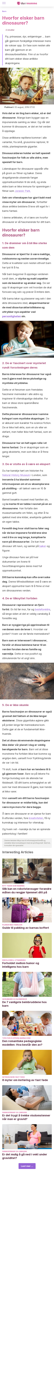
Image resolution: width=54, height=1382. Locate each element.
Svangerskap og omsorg (14, 1112)
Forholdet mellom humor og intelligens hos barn (20, 964)
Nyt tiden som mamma (13, 886)
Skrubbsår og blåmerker (14, 999)
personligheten (11, 316)
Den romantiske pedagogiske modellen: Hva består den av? (22, 1042)
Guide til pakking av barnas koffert (25, 927)
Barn (4, 11)
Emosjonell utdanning (14, 960)
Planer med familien (12, 925)
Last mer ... (27, 1166)
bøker (42, 546)
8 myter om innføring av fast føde (25, 1080)
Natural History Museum (16, 475)
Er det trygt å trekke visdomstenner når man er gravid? (26, 1117)
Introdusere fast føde (13, 1077)
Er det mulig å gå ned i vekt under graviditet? (24, 1156)
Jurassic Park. (23, 190)
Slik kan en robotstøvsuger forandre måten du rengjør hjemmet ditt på (26, 890)
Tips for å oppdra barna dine (16, 1038)
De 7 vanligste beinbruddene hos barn (24, 1003)
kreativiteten (36, 818)
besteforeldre (42, 609)
